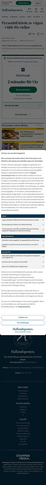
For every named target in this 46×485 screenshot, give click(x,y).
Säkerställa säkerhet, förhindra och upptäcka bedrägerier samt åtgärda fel (21, 257)
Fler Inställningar (23, 323)
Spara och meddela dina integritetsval (15, 266)
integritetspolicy (24, 307)
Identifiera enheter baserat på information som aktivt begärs (20, 245)
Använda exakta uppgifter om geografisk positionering (20, 240)
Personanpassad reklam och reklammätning (17, 224)
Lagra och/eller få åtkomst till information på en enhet (20, 220)
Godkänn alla (23, 317)
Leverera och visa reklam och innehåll (14, 262)
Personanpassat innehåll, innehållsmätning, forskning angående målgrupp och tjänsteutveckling (20, 230)
